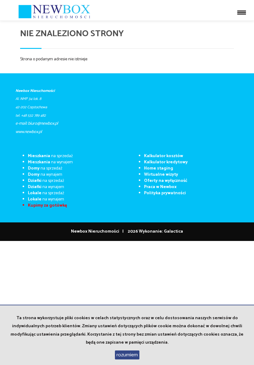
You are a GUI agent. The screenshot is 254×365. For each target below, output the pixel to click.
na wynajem (50, 162)
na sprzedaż (50, 156)
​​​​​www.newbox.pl (28, 131)
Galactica (173, 231)
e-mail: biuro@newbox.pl (36, 123)
